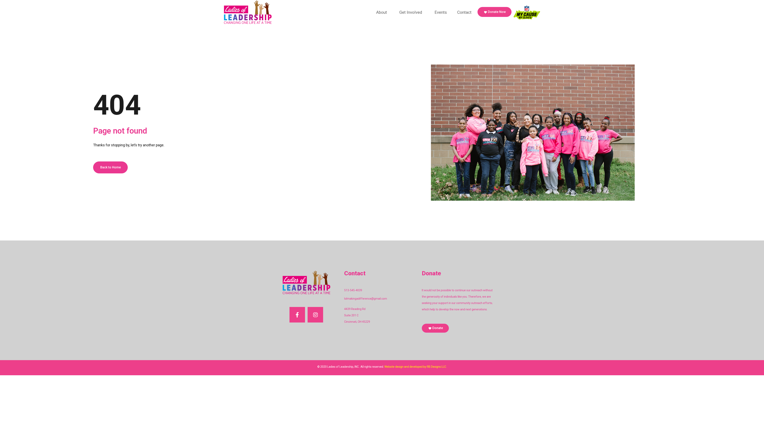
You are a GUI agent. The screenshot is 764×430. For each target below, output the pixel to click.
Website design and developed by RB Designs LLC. (415, 366)
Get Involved (410, 12)
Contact (464, 12)
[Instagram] (315, 314)
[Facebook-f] (297, 314)
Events (441, 12)
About (381, 12)
